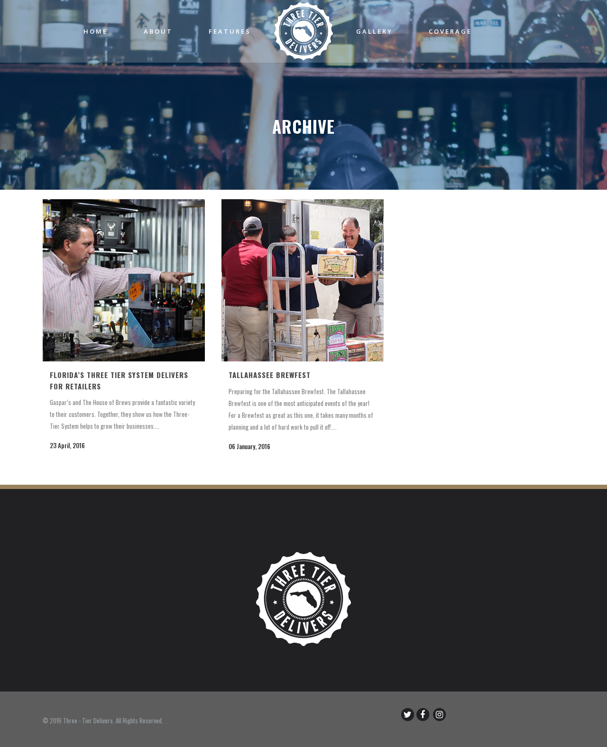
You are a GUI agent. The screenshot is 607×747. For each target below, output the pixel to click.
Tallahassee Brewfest (270, 374)
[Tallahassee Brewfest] (302, 280)
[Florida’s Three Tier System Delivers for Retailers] (124, 280)
